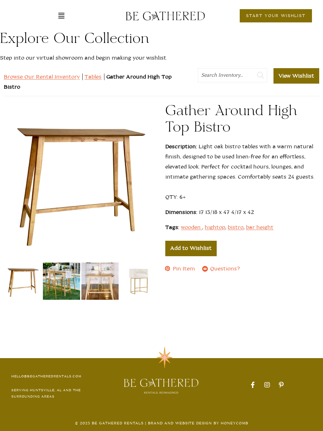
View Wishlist (296, 76)
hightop (215, 227)
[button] (61, 16)
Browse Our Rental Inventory (42, 77)
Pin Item (184, 268)
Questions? (225, 268)
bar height (259, 227)
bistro (236, 227)
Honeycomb (234, 423)
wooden (191, 227)
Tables (93, 77)
